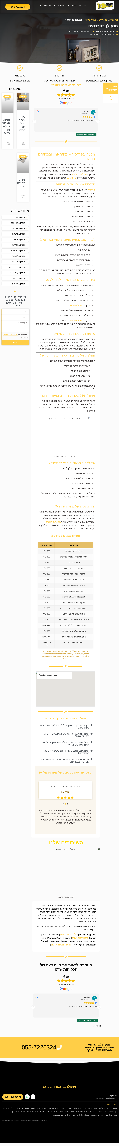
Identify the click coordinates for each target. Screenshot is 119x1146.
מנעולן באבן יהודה (23, 1108)
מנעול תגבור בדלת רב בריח (6, 126)
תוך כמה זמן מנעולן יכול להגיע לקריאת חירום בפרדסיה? (64, 726)
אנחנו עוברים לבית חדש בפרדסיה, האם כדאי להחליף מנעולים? (64, 760)
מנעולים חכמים (75, 305)
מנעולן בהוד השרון (73, 1108)
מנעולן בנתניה (61, 1108)
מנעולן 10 (71, 178)
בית (85, 5)
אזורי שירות (76, 5)
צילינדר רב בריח (69, 934)
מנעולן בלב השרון (81, 1112)
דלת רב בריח (75, 614)
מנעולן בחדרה (58, 1112)
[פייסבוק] (33, 1096)
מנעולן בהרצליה (86, 1108)
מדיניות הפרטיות (10, 335)
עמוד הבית (24, 1120)
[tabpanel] (65, 790)
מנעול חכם (77, 625)
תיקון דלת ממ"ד (77, 580)
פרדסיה (91, 190)
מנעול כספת (74, 574)
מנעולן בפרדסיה (109, 1112)
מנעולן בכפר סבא (99, 1108)
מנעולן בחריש (69, 1112)
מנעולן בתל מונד (36, 1108)
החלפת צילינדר (79, 174)
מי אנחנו (47, 5)
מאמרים (60, 5)
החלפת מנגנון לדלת (61, 944)
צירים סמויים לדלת (21, 183)
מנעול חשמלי (76, 320)
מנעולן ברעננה (112, 1108)
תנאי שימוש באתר (7, 1120)
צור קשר (17, 1120)
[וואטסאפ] (27, 1096)
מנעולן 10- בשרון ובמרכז (59, 1087)
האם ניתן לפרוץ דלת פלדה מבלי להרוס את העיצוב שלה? (66, 734)
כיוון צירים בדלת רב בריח (21, 123)
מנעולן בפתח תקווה (95, 1112)
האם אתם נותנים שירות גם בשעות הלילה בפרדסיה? (66, 752)
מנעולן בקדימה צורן (9, 1108)
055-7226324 (11, 1097)
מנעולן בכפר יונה (49, 1108)
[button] (107, 88)
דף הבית (113, 20)
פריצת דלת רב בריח (77, 568)
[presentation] (68, 804)
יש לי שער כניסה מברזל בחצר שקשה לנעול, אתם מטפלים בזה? (65, 743)
